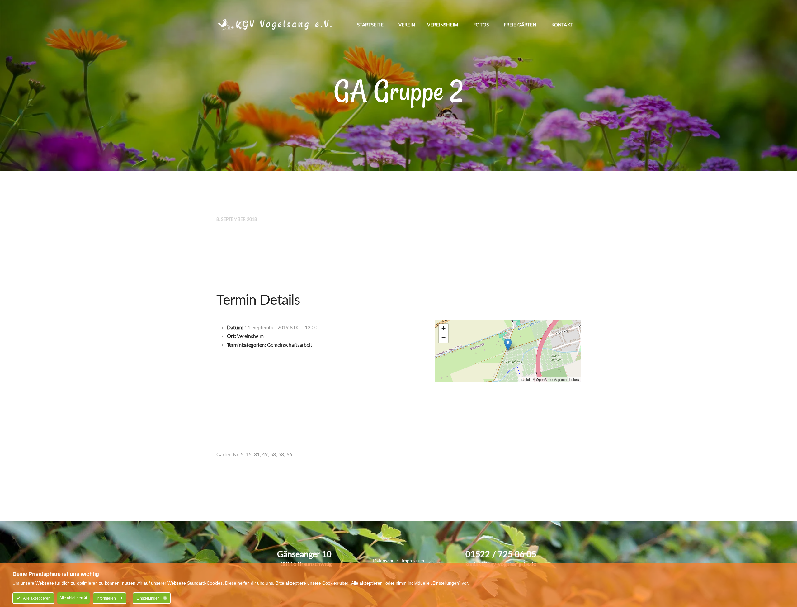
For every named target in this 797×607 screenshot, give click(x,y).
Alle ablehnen (71, 598)
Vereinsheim (250, 336)
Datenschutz (385, 560)
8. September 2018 (236, 219)
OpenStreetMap (548, 379)
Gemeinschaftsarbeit (289, 345)
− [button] (443, 338)
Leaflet (525, 379)
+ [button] (443, 328)
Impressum (413, 560)
